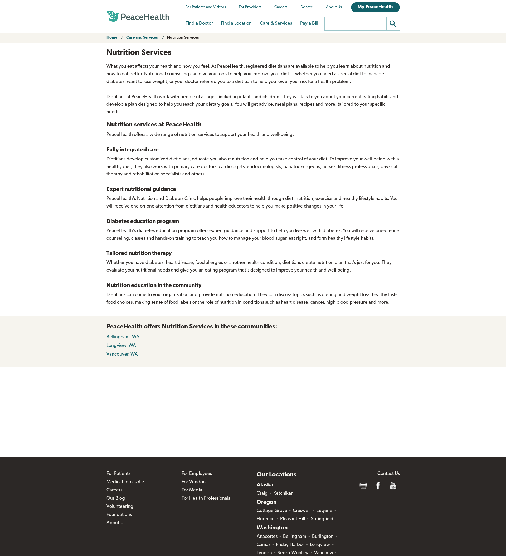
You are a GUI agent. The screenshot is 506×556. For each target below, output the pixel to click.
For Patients (118, 473)
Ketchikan (283, 493)
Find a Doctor (199, 23)
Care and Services (142, 38)
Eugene (324, 511)
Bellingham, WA (122, 337)
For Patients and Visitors (206, 7)
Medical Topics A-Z (125, 482)
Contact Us (388, 473)
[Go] (393, 24)
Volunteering (119, 506)
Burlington (323, 536)
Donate (306, 7)
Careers (280, 7)
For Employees (197, 473)
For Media (192, 490)
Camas (263, 545)
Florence (266, 519)
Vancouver (325, 553)
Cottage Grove (272, 511)
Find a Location (236, 23)
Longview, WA (121, 345)
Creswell (301, 511)
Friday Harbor (290, 545)
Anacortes (267, 536)
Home (111, 38)
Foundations (119, 515)
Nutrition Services (183, 38)
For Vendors (194, 482)
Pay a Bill (309, 23)
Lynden (264, 553)
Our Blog (115, 498)
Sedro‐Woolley (293, 553)
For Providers (250, 7)
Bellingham (294, 536)
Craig (262, 493)
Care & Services (276, 23)
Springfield (322, 519)
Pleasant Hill (292, 519)
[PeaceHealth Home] (138, 16)
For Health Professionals (206, 498)
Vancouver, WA (122, 354)
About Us (334, 7)
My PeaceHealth (375, 7)
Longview (320, 545)
